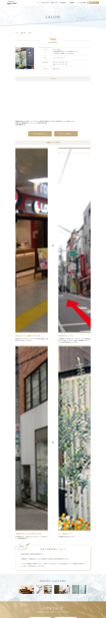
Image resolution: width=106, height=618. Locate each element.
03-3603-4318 (60, 58)
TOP (38, 2)
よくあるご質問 (81, 2)
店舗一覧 (23, 33)
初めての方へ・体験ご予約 (49, 2)
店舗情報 (71, 2)
